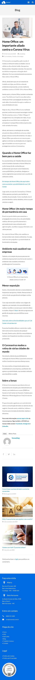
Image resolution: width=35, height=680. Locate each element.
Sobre (4, 433)
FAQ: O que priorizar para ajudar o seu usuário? (17, 519)
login (16, 559)
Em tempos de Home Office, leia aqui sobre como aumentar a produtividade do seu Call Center (16, 184)
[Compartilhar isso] (4, 454)
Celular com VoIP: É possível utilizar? (14, 547)
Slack (16, 310)
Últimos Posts (12, 433)
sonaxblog (22, 54)
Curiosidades (8, 56)
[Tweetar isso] (9, 454)
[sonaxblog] (7, 445)
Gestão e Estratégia (17, 56)
